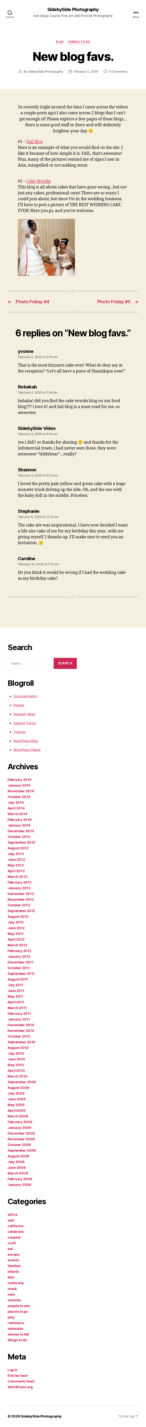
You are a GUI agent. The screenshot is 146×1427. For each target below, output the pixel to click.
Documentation (25, 696)
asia (11, 1220)
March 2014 (17, 814)
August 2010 (18, 1048)
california (15, 1226)
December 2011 (20, 962)
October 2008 (19, 1145)
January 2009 (19, 1128)
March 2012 (17, 945)
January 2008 (19, 1185)
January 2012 (19, 956)
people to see (19, 1306)
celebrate (16, 1232)
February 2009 (20, 1122)
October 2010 (19, 1036)
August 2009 (18, 1088)
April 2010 (16, 1071)
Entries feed (18, 1376)
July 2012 (16, 922)
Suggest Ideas (24, 714)
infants (13, 1272)
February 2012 (19, 951)
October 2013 (19, 837)
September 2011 (21, 974)
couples (14, 1237)
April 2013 (16, 871)
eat (10, 1249)
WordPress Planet (27, 750)
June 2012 (16, 928)
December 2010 (21, 1025)
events (13, 1260)
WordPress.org (20, 1387)
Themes (19, 732)
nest (11, 1294)
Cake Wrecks (38, 181)
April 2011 (16, 1002)
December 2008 (21, 1133)
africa (12, 1215)
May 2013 (16, 865)
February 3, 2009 (86, 71)
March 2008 (18, 1173)
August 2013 (18, 848)
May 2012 (16, 934)
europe (13, 1254)
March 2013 (17, 877)
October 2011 (19, 968)
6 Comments (118, 71)
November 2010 (21, 1031)
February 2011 (19, 1014)
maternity (16, 1283)
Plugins (18, 705)
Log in (12, 1370)
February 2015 (20, 780)
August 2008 (18, 1156)
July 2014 (16, 802)
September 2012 (21, 911)
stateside (15, 1329)
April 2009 (16, 1111)
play (60, 42)
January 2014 (19, 825)
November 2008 (21, 1139)
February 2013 (20, 882)
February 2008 (20, 1179)
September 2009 (22, 1082)
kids (11, 1277)
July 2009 (16, 1093)
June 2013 (16, 860)
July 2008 (16, 1162)
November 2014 (21, 791)
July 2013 (16, 854)
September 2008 (22, 1150)
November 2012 (21, 899)
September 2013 (21, 842)
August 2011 (18, 979)
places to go (18, 1311)
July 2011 (15, 985)
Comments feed (21, 1381)
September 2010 (21, 1042)
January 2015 (19, 785)
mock (12, 1289)
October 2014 (19, 797)
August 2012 (18, 917)
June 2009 (17, 1099)
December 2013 (21, 831)
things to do (79, 42)
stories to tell (18, 1334)
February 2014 (20, 820)
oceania (14, 1300)
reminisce (16, 1323)
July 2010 (16, 1053)
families (14, 1266)
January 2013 (19, 888)
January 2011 (19, 1019)
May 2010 (16, 1065)
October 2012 (19, 905)
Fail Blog (34, 141)
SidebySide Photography (73, 9)
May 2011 (15, 996)
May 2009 (16, 1105)
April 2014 (16, 808)
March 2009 (18, 1116)
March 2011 (17, 1008)
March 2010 (17, 1076)
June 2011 (16, 991)
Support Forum (24, 723)
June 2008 (17, 1168)
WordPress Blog (25, 741)
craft (12, 1243)
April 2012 (16, 939)
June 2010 (16, 1059)
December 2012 (21, 894)
